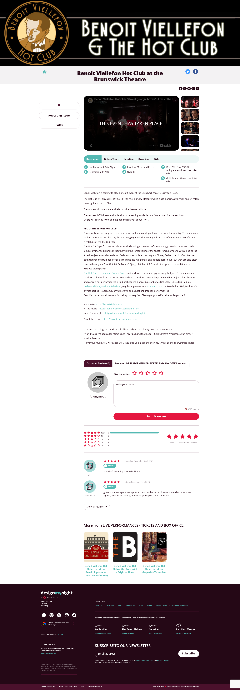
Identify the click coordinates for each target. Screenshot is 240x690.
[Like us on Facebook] (195, 72)
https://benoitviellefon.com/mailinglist (125, 313)
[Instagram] (51, 615)
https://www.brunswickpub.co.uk (120, 319)
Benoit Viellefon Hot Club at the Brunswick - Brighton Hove (125, 569)
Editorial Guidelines (180, 605)
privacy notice (163, 660)
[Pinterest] (59, 615)
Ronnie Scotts (154, 286)
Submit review (156, 416)
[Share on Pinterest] (189, 88)
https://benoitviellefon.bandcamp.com (119, 308)
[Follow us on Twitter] (188, 72)
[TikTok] (74, 615)
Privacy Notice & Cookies (68, 687)
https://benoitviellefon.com (110, 304)
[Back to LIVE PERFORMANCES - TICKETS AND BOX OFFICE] (45, 72)
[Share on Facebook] (180, 88)
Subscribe (188, 653)
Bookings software (103, 633)
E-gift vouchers (155, 633)
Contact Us (130, 605)
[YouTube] (67, 615)
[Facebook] (44, 615)
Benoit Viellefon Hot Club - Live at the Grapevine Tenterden (154, 569)
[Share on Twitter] (185, 88)
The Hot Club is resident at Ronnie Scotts (105, 273)
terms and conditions (144, 660)
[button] (121, 432)
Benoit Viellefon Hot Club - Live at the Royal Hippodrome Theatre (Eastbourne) (96, 570)
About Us (99, 605)
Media (149, 605)
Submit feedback (95, 687)
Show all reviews (95, 506)
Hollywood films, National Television (102, 286)
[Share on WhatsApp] (193, 88)
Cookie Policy (161, 605)
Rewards (110, 605)
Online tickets (128, 633)
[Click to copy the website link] (197, 88)
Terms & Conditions (48, 687)
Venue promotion (183, 633)
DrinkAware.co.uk (48, 654)
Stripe (60, 634)
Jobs (120, 605)
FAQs (59, 125)
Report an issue (59, 115)
